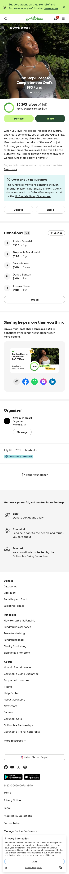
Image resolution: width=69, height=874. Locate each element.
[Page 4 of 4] (38, 92)
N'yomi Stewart (22, 418)
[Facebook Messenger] (43, 381)
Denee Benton (22, 274)
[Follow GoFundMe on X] (18, 767)
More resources (13, 740)
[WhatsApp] (34, 381)
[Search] (6, 18)
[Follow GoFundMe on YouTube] (12, 767)
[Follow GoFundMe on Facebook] (6, 767)
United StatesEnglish (36, 757)
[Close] (63, 7)
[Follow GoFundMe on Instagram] (25, 767)
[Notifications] (55, 18)
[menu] (63, 18)
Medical (30, 450)
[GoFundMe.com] (34, 19)
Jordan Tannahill (22, 241)
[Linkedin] (52, 381)
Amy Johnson (21, 263)
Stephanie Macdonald (26, 252)
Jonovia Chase (21, 286)
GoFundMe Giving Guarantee (30, 556)
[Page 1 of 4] (31, 92)
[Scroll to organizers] (6, 28)
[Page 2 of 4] (34, 92)
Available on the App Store (32, 777)
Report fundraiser (37, 474)
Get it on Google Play (13, 777)
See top (58, 233)
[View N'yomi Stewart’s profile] (7, 421)
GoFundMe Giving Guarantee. (33, 196)
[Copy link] (16, 381)
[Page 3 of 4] (36, 92)
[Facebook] (25, 381)
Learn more (51, 8)
